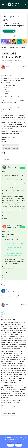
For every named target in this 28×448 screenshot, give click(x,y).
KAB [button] (7, 66)
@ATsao (4, 314)
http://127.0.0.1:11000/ (13, 108)
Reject (18, 445)
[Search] (23, 4)
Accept (10, 445)
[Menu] (3, 4)
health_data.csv (9, 144)
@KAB (3, 310)
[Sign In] (25, 4)
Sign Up (8, 31)
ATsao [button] (9, 166)
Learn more (8, 35)
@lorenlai (4, 312)
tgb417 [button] (8, 304)
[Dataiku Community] (14, 4)
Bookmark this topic (9, 413)
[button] (26, 14)
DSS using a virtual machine (10, 208)
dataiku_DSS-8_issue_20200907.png (12, 148)
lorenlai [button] (8, 290)
